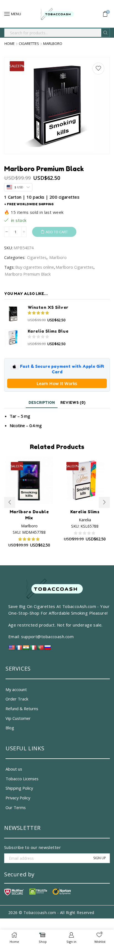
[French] (18, 649)
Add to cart (57, 231)
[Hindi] (26, 649)
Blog (10, 727)
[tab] (42, 402)
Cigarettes (29, 43)
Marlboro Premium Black (28, 274)
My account (16, 689)
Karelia (85, 519)
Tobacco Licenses (22, 778)
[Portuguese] (40, 649)
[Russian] (47, 649)
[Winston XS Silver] (13, 314)
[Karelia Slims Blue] (13, 338)
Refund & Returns (22, 708)
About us (14, 769)
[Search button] (105, 33)
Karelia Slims (85, 511)
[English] (11, 649)
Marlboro (52, 43)
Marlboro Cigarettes (75, 267)
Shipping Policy (19, 788)
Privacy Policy (18, 797)
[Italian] (33, 649)
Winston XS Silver (48, 307)
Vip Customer (18, 718)
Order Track (17, 699)
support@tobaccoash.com (47, 636)
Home (9, 43)
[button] (9, 502)
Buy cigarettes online (34, 267)
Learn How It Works (57, 383)
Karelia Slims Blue (48, 331)
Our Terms (16, 807)
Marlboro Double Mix (29, 514)
